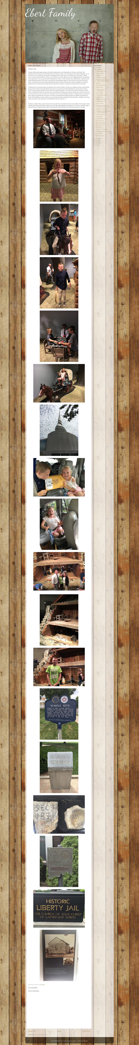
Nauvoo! (98, 83)
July (98, 69)
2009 (96, 143)
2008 (96, 145)
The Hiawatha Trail (101, 101)
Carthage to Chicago (101, 77)
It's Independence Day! (102, 131)
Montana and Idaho (101, 99)
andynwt (75, 1041)
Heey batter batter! (101, 85)
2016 (96, 67)
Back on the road (100, 123)
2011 (96, 138)
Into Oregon (99, 116)
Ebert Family (50, 12)
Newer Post (32, 1031)
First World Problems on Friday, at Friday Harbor (103, 106)
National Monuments (101, 95)
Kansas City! (99, 93)
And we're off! (99, 135)
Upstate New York (100, 71)
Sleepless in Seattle (101, 109)
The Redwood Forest (101, 118)
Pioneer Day (99, 87)
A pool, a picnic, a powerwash (100, 90)
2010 (96, 141)
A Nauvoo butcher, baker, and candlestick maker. (102, 80)
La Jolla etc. (99, 125)
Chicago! (98, 75)
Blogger (86, 1041)
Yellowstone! (99, 97)
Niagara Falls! (99, 73)
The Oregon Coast (101, 114)
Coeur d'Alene (100, 103)
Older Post (86, 1031)
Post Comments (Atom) (41, 1034)
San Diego (99, 127)
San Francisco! (100, 120)
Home (59, 1031)
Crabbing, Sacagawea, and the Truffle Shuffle (103, 112)
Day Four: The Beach (101, 129)
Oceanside (99, 133)
